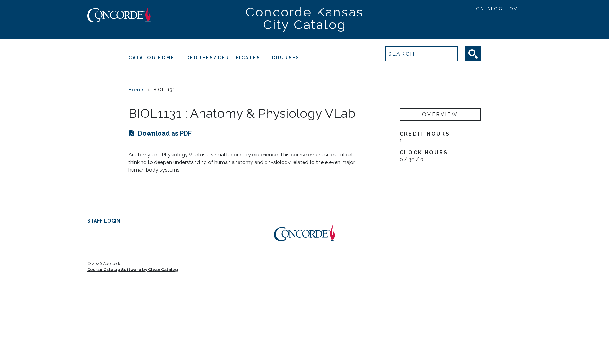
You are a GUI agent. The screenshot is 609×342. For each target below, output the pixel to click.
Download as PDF (165, 133)
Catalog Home (499, 8)
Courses (286, 57)
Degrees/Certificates (223, 57)
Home (136, 89)
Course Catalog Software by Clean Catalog (132, 269)
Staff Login (103, 221)
